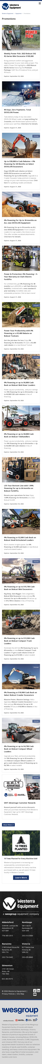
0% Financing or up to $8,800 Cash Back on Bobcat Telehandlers (19, 435)
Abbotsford (7, 922)
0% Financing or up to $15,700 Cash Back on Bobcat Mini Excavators (19, 587)
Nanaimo (6, 943)
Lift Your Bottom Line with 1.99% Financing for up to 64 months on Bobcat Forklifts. (19, 488)
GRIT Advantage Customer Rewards (19, 803)
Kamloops (27, 922)
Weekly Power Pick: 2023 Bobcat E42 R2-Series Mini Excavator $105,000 (20, 54)
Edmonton (7, 965)
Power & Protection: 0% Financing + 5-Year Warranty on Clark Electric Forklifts (21, 276)
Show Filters (8, 825)
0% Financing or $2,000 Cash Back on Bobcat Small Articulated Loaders (20, 538)
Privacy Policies (8, 994)
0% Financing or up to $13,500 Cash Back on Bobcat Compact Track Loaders (19, 641)
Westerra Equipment (7, 13)
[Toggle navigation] (40, 3)
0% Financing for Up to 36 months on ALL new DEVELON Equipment (20, 221)
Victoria (26, 943)
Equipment (18, 13)
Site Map (20, 994)
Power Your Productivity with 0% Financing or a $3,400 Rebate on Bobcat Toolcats (18, 333)
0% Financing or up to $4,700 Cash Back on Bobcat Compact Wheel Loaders (19, 749)
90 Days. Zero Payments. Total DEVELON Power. (17, 111)
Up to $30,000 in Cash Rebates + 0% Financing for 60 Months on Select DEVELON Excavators (19, 164)
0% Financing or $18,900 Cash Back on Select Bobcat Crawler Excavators (20, 693)
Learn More (21, 877)
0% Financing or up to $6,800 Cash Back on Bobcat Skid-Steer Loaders (19, 383)
